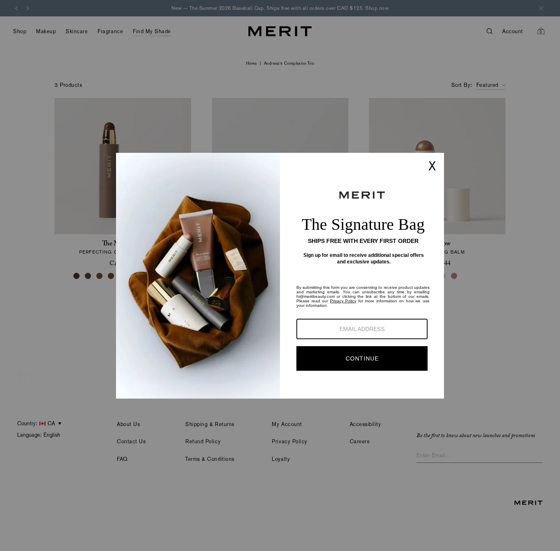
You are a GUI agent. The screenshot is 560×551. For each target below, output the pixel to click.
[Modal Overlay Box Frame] (280, 276)
